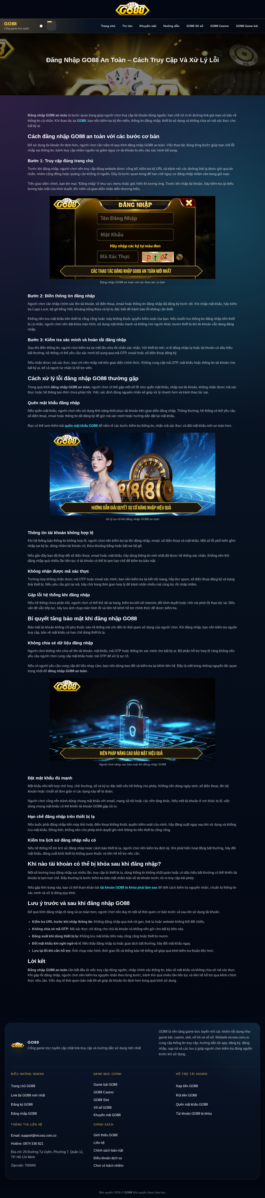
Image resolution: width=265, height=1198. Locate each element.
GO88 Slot (101, 1100)
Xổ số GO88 (103, 1107)
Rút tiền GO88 (186, 1095)
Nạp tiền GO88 (187, 1086)
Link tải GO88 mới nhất (28, 1095)
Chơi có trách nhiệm (108, 1165)
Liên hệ (99, 1143)
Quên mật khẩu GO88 (192, 1104)
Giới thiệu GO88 (106, 1135)
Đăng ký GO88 (22, 1104)
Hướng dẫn (171, 26)
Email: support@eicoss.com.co (33, 1135)
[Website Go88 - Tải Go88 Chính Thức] (132, 9)
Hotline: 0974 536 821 (27, 1143)
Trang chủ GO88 (23, 1086)
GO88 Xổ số (195, 26)
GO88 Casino (219, 26)
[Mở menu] (51, 25)
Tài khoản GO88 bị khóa (194, 1113)
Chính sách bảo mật (108, 1150)
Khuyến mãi (148, 26)
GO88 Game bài (247, 26)
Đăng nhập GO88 (24, 1113)
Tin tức (127, 26)
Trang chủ (108, 26)
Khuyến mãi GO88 (107, 1115)
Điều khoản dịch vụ (108, 1158)
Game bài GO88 (105, 1084)
